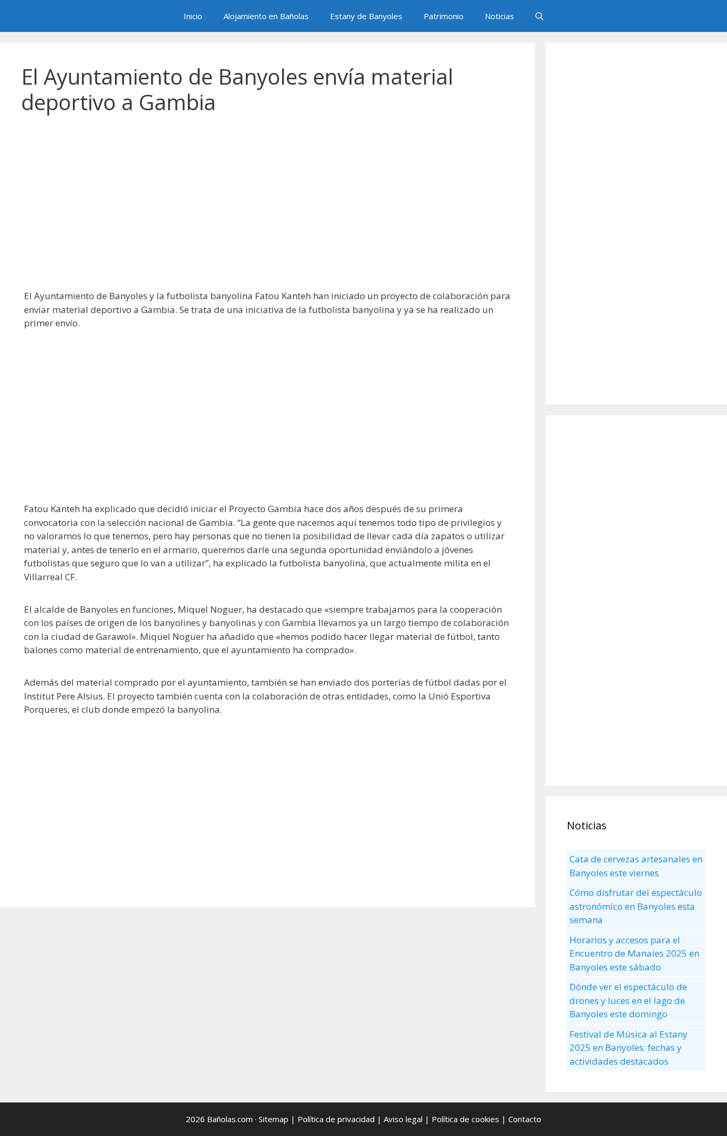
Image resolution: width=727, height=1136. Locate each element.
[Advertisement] (267, 207)
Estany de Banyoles (366, 16)
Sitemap (273, 1119)
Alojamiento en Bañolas (266, 16)
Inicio (193, 16)
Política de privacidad (336, 1119)
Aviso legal (403, 1119)
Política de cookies (465, 1119)
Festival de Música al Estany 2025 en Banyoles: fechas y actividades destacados (628, 1047)
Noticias (499, 16)
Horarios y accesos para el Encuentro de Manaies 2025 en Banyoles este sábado (634, 953)
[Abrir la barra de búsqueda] (539, 16)
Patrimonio (444, 16)
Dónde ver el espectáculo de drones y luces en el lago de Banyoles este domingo (628, 1000)
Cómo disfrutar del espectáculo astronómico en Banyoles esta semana (635, 906)
